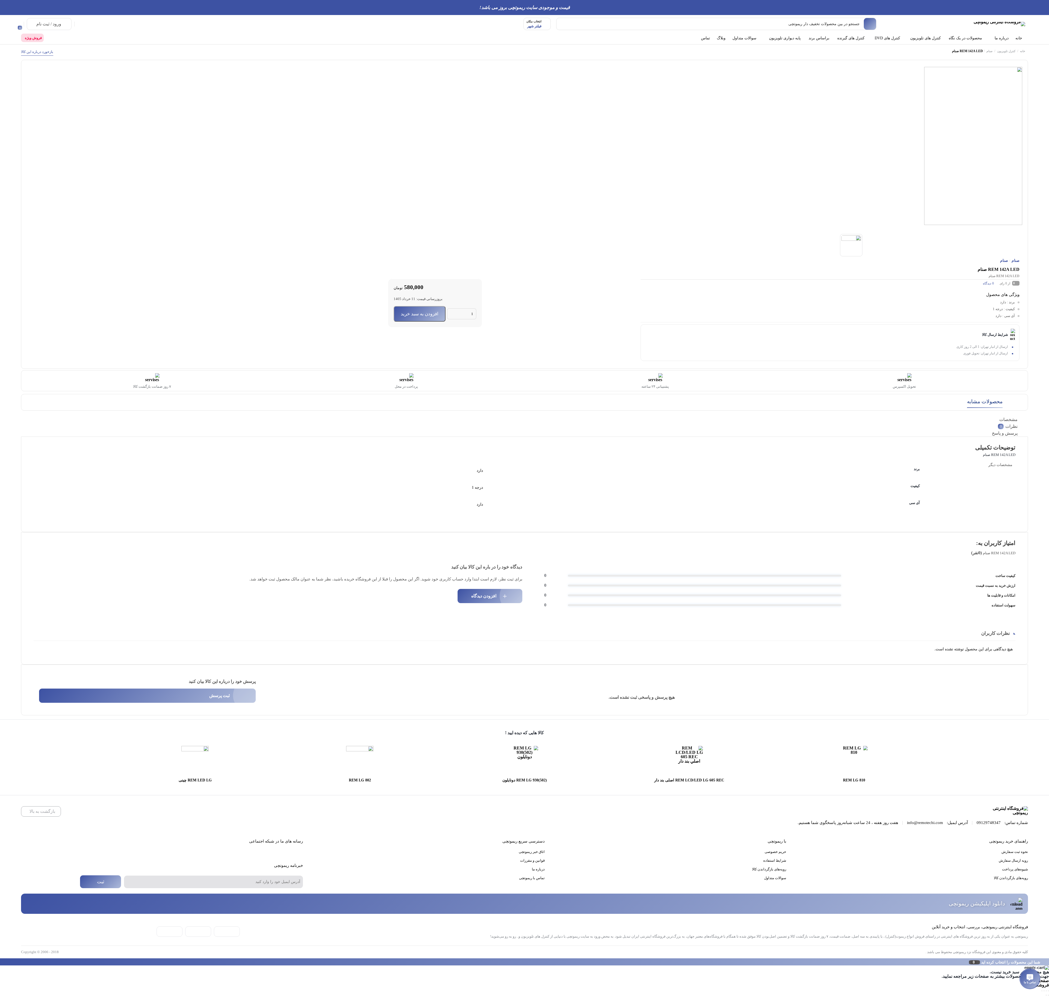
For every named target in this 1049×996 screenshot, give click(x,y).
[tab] (526, 419)
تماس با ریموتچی (532, 878)
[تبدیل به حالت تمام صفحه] (1046, 990)
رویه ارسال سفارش (1013, 860)
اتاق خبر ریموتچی (532, 852)
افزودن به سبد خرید (419, 313)
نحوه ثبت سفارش (1014, 852)
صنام (989, 51)
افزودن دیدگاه (483, 596)
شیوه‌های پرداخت (1015, 869)
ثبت (100, 881)
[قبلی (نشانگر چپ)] (1048, 995)
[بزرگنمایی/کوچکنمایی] (1048, 990)
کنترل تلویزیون (1006, 51)
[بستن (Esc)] (1041, 990)
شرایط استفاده (774, 860)
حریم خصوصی (775, 852)
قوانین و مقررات (532, 860)
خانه (1022, 51)
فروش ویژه (33, 38)
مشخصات (1008, 419)
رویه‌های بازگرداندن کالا (1011, 878)
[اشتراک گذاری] (1044, 990)
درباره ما (538, 869)
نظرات (1009, 426)
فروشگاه (1041, 985)
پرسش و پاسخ (1005, 433)
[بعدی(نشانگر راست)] (1046, 995)
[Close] (1, 962)
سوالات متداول (775, 878)
